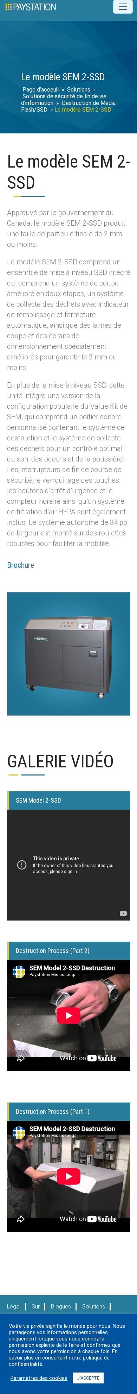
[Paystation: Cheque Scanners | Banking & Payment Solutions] (30, 6)
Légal (13, 1306)
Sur (36, 1306)
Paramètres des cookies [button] (39, 1378)
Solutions (78, 89)
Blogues (61, 1306)
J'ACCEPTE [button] (88, 1378)
